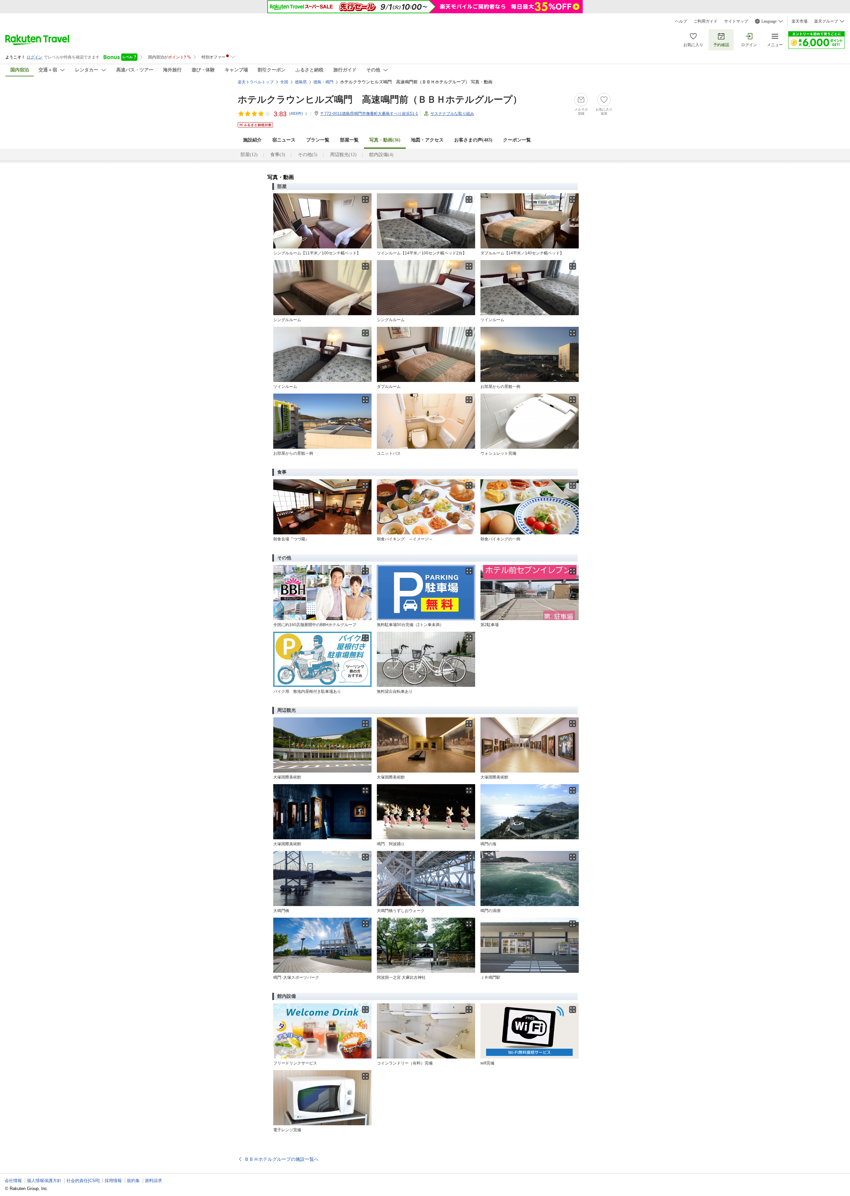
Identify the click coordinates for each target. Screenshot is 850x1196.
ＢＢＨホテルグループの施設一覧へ (281, 1159)
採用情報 (113, 1180)
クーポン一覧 (517, 140)
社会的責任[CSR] (83, 1180)
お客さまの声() (473, 140)
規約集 (133, 1180)
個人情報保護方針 (44, 1180)
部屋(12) (249, 154)
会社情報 (13, 1180)
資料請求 (153, 1180)
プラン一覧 (317, 140)
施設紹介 (252, 140)
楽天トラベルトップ (256, 82)
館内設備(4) (381, 154)
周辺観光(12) (343, 154)
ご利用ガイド (706, 21)
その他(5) (307, 154)
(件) (296, 114)
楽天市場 (800, 21)
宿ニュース (284, 140)
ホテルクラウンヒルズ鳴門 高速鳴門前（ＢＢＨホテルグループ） (380, 99)
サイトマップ (736, 21)
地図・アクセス (427, 140)
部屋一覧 (349, 140)
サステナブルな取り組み (452, 113)
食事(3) (277, 154)
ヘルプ (681, 21)
